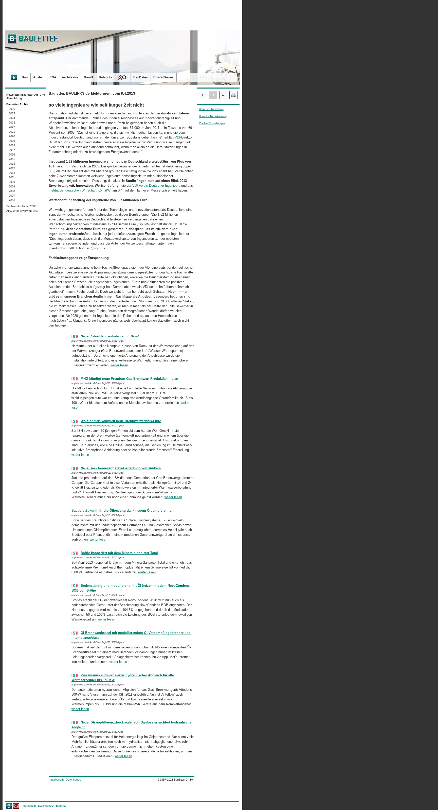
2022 (12, 127)
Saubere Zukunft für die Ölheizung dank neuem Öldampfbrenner (122, 510)
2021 (12, 131)
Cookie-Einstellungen (212, 123)
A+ (203, 95)
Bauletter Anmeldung (211, 109)
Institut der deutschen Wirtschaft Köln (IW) (80, 190)
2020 (12, 136)
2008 (12, 191)
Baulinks (61, 805)
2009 (12, 186)
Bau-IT (88, 77)
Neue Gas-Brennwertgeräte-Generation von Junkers (121, 468)
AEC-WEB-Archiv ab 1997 (22, 210)
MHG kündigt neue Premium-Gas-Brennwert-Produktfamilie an (129, 379)
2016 (12, 154)
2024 (12, 117)
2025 (12, 113)
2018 (12, 145)
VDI (177, 137)
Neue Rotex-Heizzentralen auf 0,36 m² (110, 336)
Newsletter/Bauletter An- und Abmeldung (25, 96)
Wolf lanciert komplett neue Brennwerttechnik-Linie (121, 421)
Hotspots (105, 77)
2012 (12, 172)
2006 (12, 200)
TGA (53, 77)
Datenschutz (74, 779)
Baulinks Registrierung (213, 116)
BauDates (140, 77)
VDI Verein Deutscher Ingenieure (156, 185)
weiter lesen (119, 365)
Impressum (57, 779)
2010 (12, 181)
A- (223, 95)
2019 (12, 140)
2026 (12, 108)
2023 (12, 122)
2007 (12, 195)
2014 (12, 163)
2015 (12, 159)
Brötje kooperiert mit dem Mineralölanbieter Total (119, 553)
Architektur (70, 77)
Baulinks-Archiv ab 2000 (21, 206)
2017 (12, 149)
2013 (12, 168)
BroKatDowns (163, 77)
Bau (25, 77)
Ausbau (38, 77)
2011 (12, 177)
